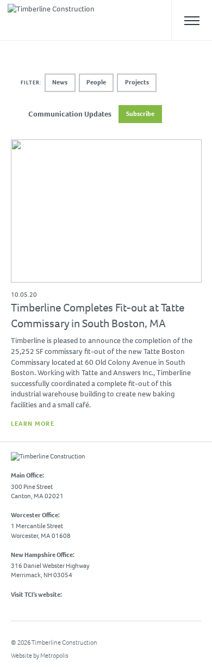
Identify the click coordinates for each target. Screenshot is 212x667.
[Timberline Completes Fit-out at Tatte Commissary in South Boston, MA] (106, 284)
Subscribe (140, 113)
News (59, 82)
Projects (137, 82)
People (96, 82)
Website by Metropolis (39, 655)
